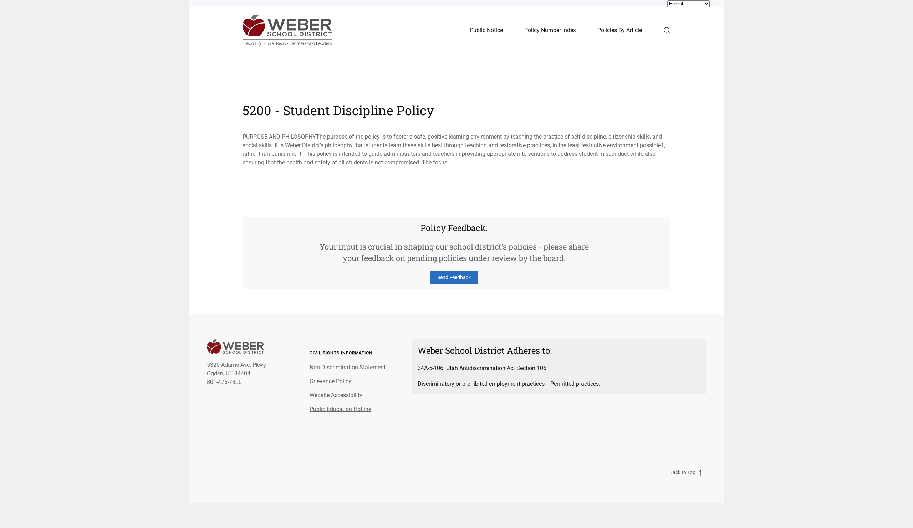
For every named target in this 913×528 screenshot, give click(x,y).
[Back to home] (287, 30)
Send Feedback (454, 277)
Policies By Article (619, 30)
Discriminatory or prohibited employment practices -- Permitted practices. (509, 383)
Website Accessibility (336, 395)
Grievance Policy (330, 381)
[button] (666, 30)
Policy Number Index (550, 30)
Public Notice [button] (486, 30)
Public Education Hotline (340, 409)
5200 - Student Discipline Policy (338, 110)
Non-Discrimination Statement (348, 367)
